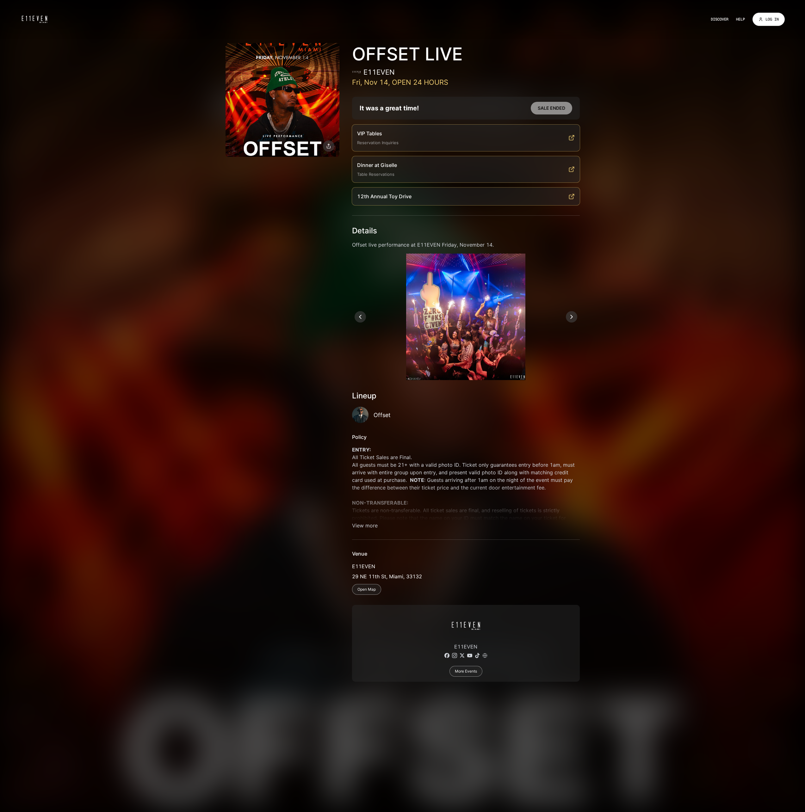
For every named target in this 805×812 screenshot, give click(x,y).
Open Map (366, 589)
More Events (466, 671)
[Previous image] (360, 317)
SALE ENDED (551, 108)
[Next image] (571, 317)
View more (365, 525)
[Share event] (328, 146)
